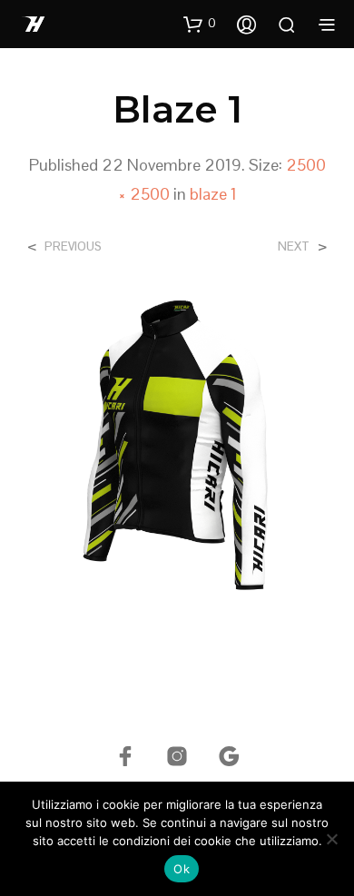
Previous (73, 246)
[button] (199, 24)
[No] (331, 839)
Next (294, 246)
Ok (181, 869)
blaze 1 (213, 193)
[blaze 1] (177, 444)
